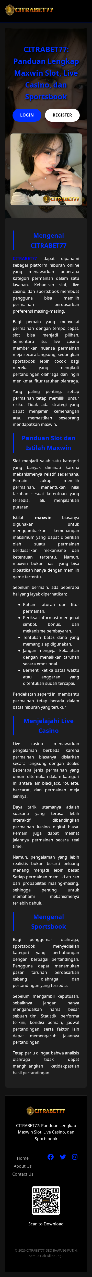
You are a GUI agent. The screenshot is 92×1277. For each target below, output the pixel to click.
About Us (23, 1166)
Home (23, 1158)
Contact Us (22, 1174)
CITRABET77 (25, 258)
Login (27, 115)
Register (62, 115)
